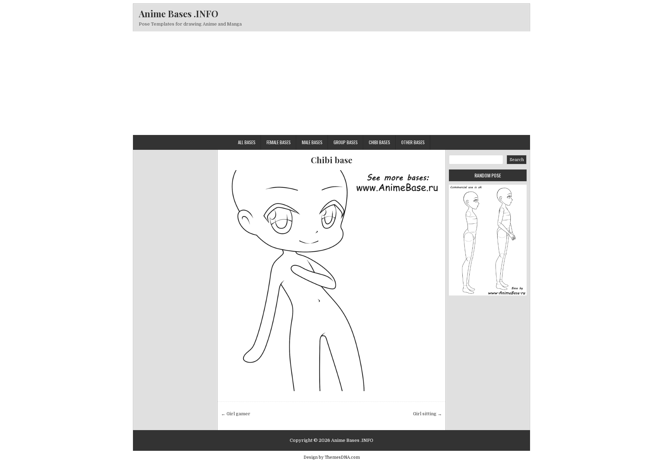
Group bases (346, 142)
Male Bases (312, 142)
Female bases (279, 142)
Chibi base (331, 160)
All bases (247, 142)
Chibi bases (379, 142)
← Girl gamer (235, 413)
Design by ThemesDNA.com (332, 457)
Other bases (413, 142)
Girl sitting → (427, 413)
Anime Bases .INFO (178, 14)
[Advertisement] (331, 83)
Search (517, 159)
